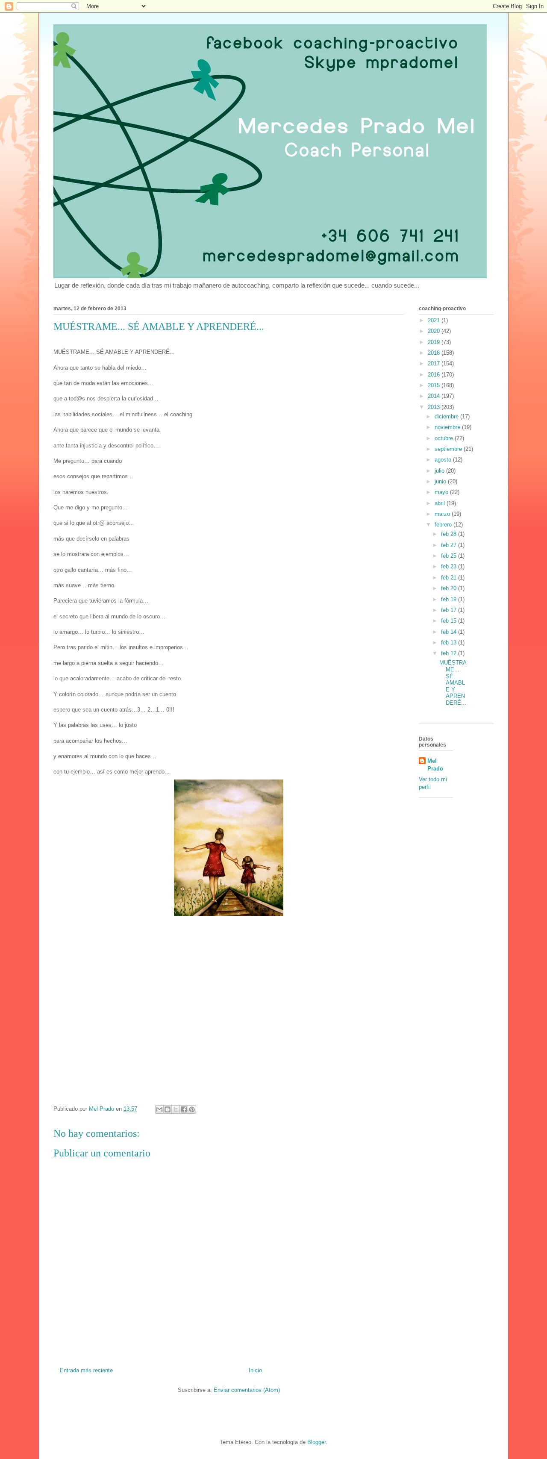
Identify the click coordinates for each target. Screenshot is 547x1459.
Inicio (255, 1370)
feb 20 (449, 588)
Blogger (316, 1442)
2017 (434, 363)
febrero (444, 524)
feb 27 (449, 545)
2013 (434, 407)
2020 (434, 331)
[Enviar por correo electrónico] (159, 1109)
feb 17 (449, 610)
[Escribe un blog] (167, 1109)
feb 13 (449, 642)
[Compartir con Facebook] (183, 1109)
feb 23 (449, 566)
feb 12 (449, 653)
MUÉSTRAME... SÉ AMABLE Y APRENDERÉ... (453, 682)
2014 (434, 396)
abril (441, 503)
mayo (442, 492)
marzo (443, 514)
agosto (444, 459)
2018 (434, 353)
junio (441, 481)
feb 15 (449, 621)
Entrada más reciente (86, 1370)
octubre (445, 438)
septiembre (449, 449)
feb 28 (449, 534)
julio (440, 471)
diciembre (447, 416)
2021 (434, 320)
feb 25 (449, 556)
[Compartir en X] (175, 1109)
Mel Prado (435, 765)
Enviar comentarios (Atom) (247, 1390)
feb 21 (449, 577)
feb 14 (449, 632)
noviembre (448, 427)
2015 (434, 385)
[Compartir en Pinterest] (192, 1109)
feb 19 (449, 599)
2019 (434, 342)
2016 (434, 374)
